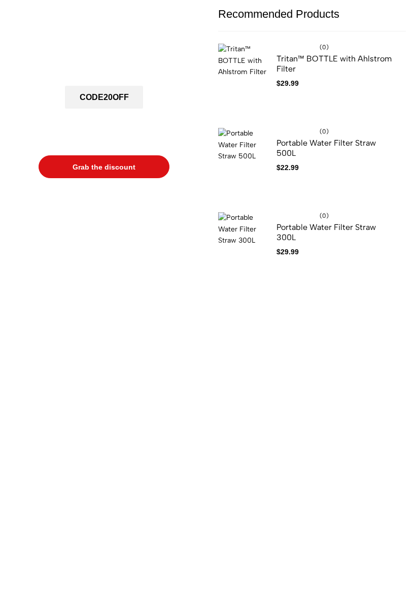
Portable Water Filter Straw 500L (326, 147)
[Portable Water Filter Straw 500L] (243, 166)
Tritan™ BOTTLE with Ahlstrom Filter (334, 63)
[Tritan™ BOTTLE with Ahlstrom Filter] (243, 82)
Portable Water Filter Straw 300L (326, 232)
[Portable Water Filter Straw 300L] (243, 250)
